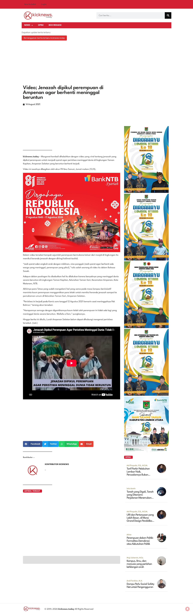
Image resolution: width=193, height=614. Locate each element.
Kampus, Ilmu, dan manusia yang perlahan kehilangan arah (139, 564)
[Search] (168, 15)
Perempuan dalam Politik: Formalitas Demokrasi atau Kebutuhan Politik (140, 541)
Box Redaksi (30, 4)
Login (43, 4)
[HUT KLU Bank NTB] (146, 451)
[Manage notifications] (187, 609)
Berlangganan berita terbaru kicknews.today (44, 38)
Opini (40, 25)
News (27, 25)
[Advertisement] (96, 63)
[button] (32, 444)
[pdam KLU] (146, 192)
